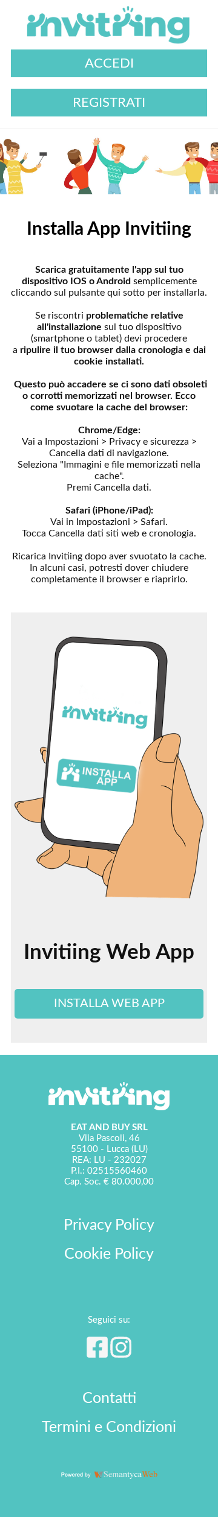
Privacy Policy (109, 1225)
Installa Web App (109, 1003)
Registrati (109, 102)
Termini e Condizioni (109, 1427)
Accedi (109, 63)
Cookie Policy (109, 1254)
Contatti (109, 1398)
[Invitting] (109, 43)
